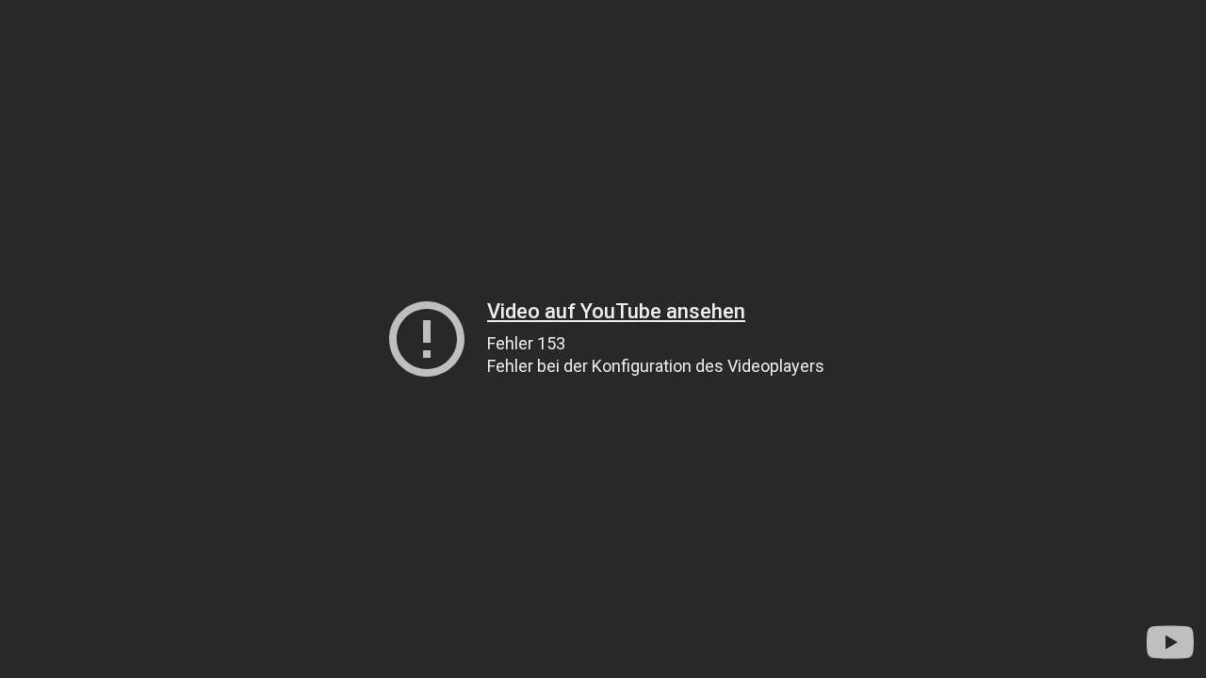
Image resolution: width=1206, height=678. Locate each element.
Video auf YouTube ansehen (616, 311)
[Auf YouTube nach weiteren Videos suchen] (1170, 642)
